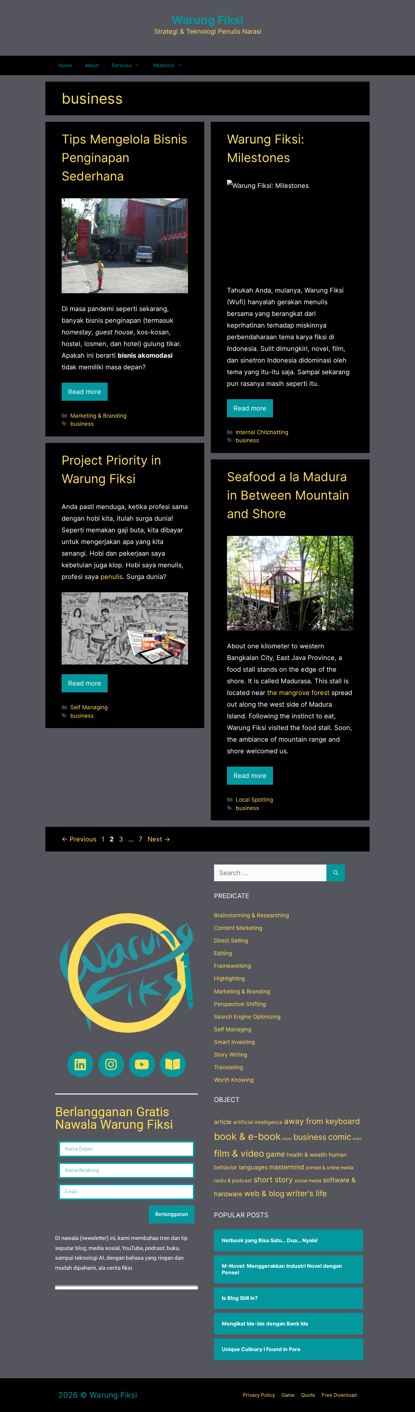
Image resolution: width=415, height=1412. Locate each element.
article (222, 1121)
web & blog (264, 1193)
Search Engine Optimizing (247, 1016)
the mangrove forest (298, 693)
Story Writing (230, 1054)
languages (253, 1167)
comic (339, 1137)
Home (65, 65)
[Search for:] (270, 872)
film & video (239, 1153)
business (82, 424)
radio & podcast (233, 1180)
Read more (84, 392)
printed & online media (329, 1167)
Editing (223, 953)
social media (307, 1180)
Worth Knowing (234, 1080)
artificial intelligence (257, 1122)
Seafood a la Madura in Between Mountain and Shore (288, 495)
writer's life (306, 1193)
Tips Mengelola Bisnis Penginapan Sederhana (124, 157)
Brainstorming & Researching (251, 915)
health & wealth (307, 1154)
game (275, 1154)
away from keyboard (322, 1121)
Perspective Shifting (240, 1004)
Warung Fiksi (207, 20)
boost (287, 1139)
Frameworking (232, 966)
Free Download (339, 1395)
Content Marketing (238, 928)
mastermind (286, 1167)
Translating (228, 1067)
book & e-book (247, 1136)
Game (288, 1395)
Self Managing (89, 707)
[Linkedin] (80, 1064)
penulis (112, 577)
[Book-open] (173, 1064)
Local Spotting (254, 799)
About (92, 65)
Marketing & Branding (98, 415)
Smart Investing (234, 1042)
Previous (79, 839)
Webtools (163, 65)
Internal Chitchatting (262, 432)
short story (273, 1179)
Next (159, 839)
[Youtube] (142, 1064)
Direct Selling (231, 940)
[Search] (335, 872)
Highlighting (229, 978)
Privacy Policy (259, 1395)
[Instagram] (111, 1064)
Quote (308, 1395)
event (357, 1139)
